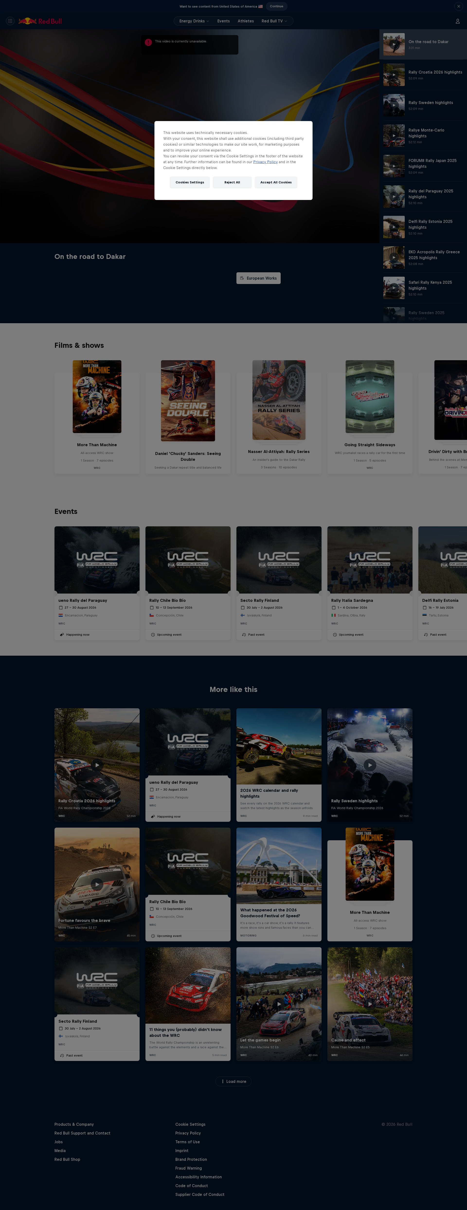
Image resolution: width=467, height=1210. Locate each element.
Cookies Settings (190, 182)
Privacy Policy (265, 162)
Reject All (232, 182)
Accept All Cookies (276, 182)
